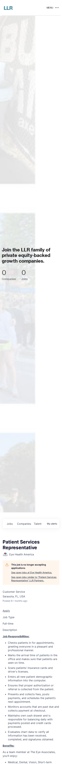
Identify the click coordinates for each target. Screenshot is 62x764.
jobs (10, 523)
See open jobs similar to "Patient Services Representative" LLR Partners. (34, 579)
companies (24, 523)
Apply (6, 610)
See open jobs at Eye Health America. (31, 572)
